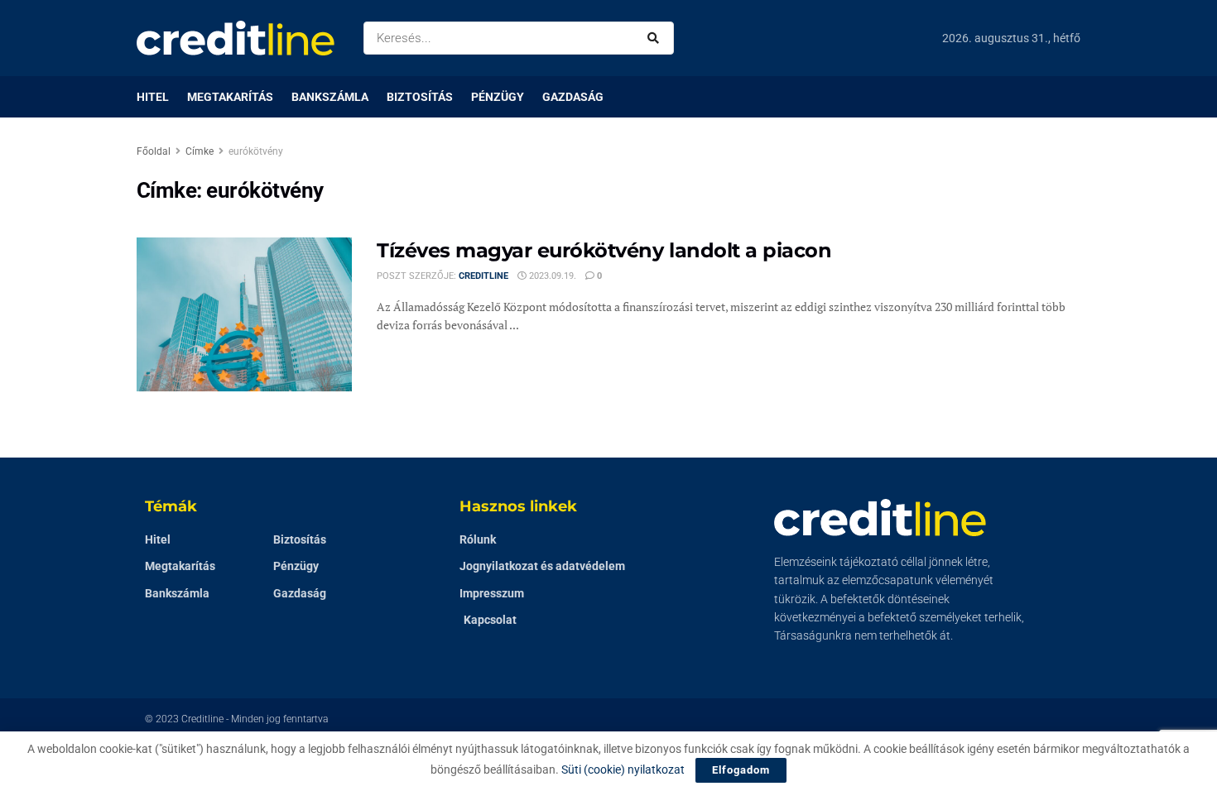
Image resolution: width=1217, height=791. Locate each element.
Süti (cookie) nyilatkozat (623, 769)
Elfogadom (741, 770)
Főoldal (154, 151)
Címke (199, 151)
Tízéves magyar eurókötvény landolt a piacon (604, 250)
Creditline (483, 276)
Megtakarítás (230, 96)
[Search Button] (656, 38)
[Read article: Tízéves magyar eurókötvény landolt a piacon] (244, 314)
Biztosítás (420, 96)
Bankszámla (329, 96)
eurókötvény (255, 151)
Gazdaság (573, 96)
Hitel (153, 96)
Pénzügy (497, 96)
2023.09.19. (551, 276)
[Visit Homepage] (235, 38)
